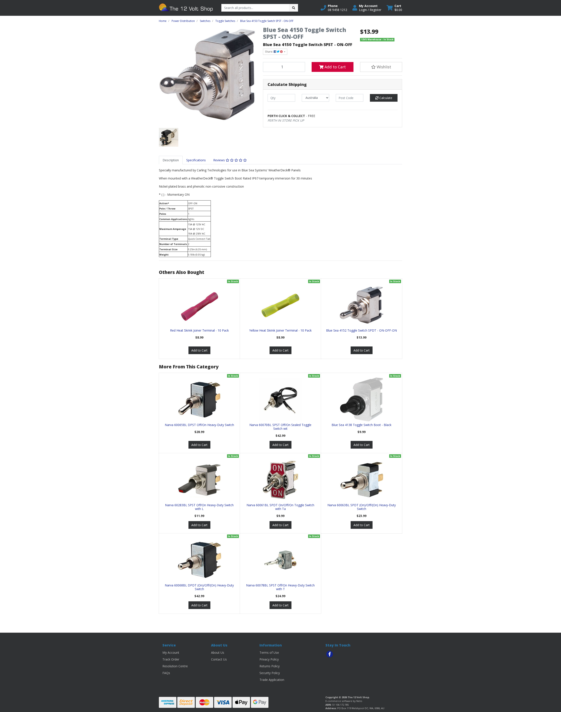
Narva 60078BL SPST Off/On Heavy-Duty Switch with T (280, 587)
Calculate (385, 98)
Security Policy (269, 673)
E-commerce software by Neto (343, 701)
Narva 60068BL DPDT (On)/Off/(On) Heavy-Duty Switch (199, 587)
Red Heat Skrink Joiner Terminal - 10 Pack (199, 330)
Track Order (170, 659)
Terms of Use (269, 652)
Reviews (219, 160)
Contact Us (219, 659)
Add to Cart (334, 66)
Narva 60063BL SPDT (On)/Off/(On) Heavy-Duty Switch (361, 507)
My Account (170, 652)
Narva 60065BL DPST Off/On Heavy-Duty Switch (199, 425)
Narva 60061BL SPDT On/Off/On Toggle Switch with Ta (280, 507)
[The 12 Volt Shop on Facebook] (329, 654)
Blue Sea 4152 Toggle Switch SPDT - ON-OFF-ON (361, 330)
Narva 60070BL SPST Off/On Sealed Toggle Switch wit (280, 427)
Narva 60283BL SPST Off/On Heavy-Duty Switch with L (199, 507)
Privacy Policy (269, 659)
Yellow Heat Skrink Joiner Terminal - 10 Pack (280, 330)
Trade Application (271, 680)
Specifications (196, 160)
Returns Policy (269, 666)
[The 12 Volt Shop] (187, 7)
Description (171, 160)
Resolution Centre (175, 666)
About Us (217, 652)
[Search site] (293, 8)
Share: (269, 51)
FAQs (166, 673)
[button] (334, 8)
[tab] (171, 160)
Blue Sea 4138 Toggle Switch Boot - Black (361, 425)
